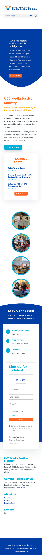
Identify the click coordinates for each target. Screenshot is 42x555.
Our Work (18, 340)
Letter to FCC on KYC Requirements (17, 185)
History (7, 500)
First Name (14, 388)
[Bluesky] (29, 541)
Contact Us (19, 349)
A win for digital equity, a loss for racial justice (18, 43)
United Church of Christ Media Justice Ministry (16, 440)
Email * (12, 402)
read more (12, 171)
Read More (15, 75)
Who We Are (13, 147)
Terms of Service (21, 552)
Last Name (14, 395)
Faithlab (21, 548)
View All (21, 193)
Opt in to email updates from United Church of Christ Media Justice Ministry (22, 428)
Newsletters (20, 330)
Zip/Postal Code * (16, 410)
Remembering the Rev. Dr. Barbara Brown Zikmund (20, 176)
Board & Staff (9, 503)
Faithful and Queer (16, 168)
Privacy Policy (31, 548)
